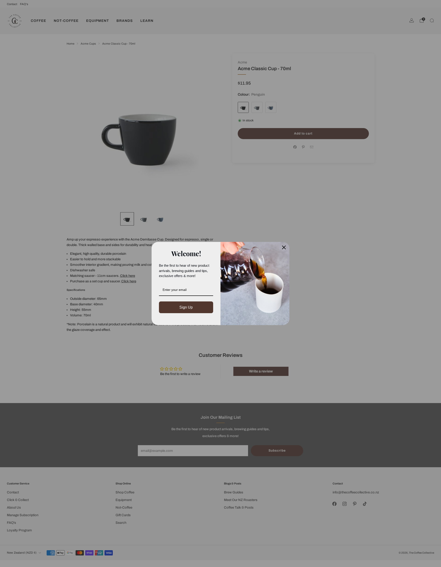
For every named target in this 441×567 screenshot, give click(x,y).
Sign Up (186, 307)
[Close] (283, 247)
